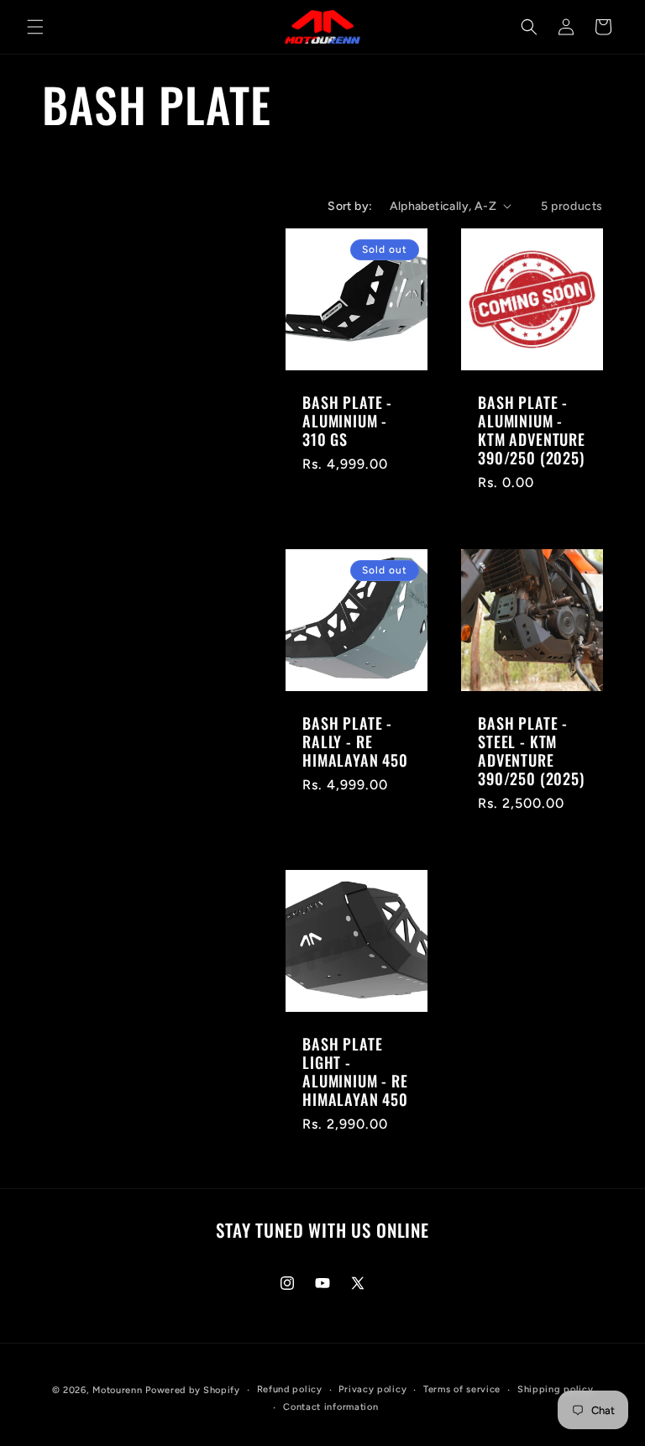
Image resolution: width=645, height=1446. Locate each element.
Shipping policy (555, 1389)
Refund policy (289, 1389)
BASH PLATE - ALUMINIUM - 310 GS (347, 420)
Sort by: (350, 206)
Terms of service (462, 1389)
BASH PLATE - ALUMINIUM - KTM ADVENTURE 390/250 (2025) (531, 430)
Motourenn (117, 1390)
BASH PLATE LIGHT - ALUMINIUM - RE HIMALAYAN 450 (355, 1071)
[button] (35, 26)
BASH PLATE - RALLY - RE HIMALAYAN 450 (355, 741)
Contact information (330, 1406)
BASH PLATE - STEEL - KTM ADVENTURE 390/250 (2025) (531, 751)
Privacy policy (372, 1389)
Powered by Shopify (192, 1390)
